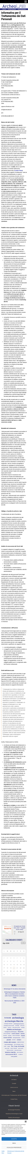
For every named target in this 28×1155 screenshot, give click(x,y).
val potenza (20, 1054)
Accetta (14, 1139)
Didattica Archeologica (14, 1117)
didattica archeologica (14, 1029)
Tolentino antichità (10, 1050)
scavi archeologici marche (18, 1044)
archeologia (18, 1017)
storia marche (20, 1048)
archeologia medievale (8, 1023)
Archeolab (7, 1018)
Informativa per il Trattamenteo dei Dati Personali (14, 1095)
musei (23, 1035)
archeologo (17, 1025)
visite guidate (14, 1056)
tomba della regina (17, 1050)
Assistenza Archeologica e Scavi (14, 1113)
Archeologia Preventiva (14, 1109)
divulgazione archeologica (11, 1031)
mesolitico (5, 1035)
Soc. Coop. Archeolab (17, 1046)
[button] (25, 1121)
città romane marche (16, 1027)
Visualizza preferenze (14, 1147)
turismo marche (10, 1052)
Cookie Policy (18, 170)
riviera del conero (10, 1042)
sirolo (8, 1046)
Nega (14, 1143)
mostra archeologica (16, 1035)
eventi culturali (15, 1033)
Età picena (20, 1031)
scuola (5, 1046)
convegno (22, 1027)
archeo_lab (22, 1025)
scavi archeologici (9, 1044)
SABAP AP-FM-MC (20, 1042)
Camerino (9, 1027)
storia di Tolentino (13, 1048)
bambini (5, 1027)
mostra (9, 1035)
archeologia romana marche (9, 1025)
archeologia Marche (14, 1021)
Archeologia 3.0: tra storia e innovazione (14, 989)
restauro (19, 1040)
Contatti (14, 1083)
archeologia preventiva (19, 1023)
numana (22, 1037)
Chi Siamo (14, 1079)
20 (14, 968)
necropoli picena (16, 1037)
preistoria (14, 1039)
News (14, 1091)
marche (22, 1033)
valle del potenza (20, 1052)
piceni (9, 1040)
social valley (7, 1048)
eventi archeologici (7, 1033)
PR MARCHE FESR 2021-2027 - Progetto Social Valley (19, 927)
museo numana (8, 1037)
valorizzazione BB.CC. (11, 1054)
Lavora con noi (14, 1087)
